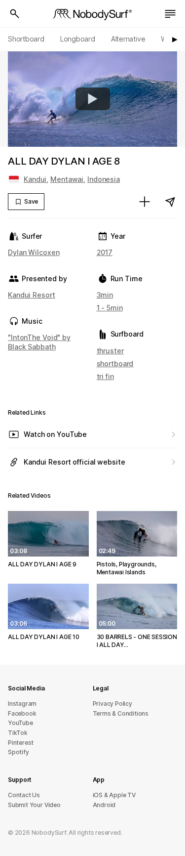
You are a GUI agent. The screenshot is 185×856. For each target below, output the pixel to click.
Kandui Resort (31, 295)
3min (105, 295)
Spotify (18, 752)
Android (104, 805)
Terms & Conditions (121, 713)
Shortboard (26, 39)
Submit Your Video (34, 805)
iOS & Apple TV (114, 795)
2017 (105, 252)
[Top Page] (93, 14)
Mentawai (66, 179)
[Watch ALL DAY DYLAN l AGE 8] (92, 98)
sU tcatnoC (24, 795)
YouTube (20, 723)
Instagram (22, 703)
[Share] (170, 202)
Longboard (77, 39)
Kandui (35, 179)
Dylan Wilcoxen (33, 252)
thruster (110, 350)
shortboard (115, 363)
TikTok (18, 732)
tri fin (105, 376)
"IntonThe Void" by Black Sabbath (39, 341)
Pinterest (21, 742)
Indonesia (103, 179)
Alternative (128, 39)
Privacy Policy (112, 703)
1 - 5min (110, 307)
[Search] (15, 14)
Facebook (22, 713)
